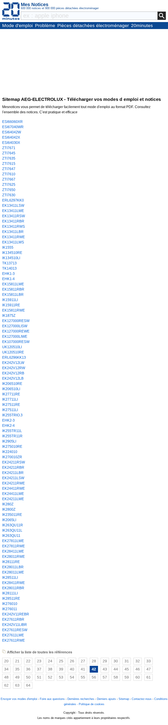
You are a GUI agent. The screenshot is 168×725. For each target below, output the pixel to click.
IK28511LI (10, 577)
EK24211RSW (13, 462)
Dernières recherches (80, 699)
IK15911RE (11, 305)
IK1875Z (9, 315)
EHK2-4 (8, 425)
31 (126, 661)
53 (61, 677)
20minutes (142, 25)
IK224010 (9, 452)
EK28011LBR (13, 567)
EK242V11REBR (15, 614)
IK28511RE (11, 598)
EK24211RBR (13, 467)
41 (83, 669)
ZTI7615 (8, 163)
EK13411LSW (13, 205)
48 (6, 677)
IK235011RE (12, 515)
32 (137, 661)
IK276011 (9, 609)
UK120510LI (12, 347)
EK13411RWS (13, 226)
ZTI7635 (8, 158)
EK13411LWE (13, 211)
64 (28, 685)
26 (72, 661)
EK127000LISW (14, 326)
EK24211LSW (13, 478)
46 (137, 669)
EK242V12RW (13, 368)
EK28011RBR (13, 588)
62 (6, 685)
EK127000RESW (16, 321)
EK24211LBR (13, 473)
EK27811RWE (13, 546)
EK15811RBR (13, 289)
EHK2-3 (8, 420)
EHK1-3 (8, 274)
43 (105, 669)
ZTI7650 (8, 190)
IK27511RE (11, 404)
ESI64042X (11, 137)
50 (28, 677)
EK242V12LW (13, 363)
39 (61, 669)
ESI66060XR (12, 122)
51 (39, 677)
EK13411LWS (13, 242)
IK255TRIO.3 (12, 415)
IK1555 (7, 247)
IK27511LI (10, 410)
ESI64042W (11, 132)
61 (148, 677)
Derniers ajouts (106, 699)
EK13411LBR (13, 232)
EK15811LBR (13, 294)
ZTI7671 (8, 148)
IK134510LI (11, 258)
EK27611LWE (13, 635)
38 (50, 669)
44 (116, 669)
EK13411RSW (13, 216)
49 (17, 677)
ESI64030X (11, 143)
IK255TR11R (12, 436)
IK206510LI (11, 389)
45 (126, 669)
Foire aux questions (52, 699)
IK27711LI (10, 399)
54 (72, 677)
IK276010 (9, 604)
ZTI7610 (8, 174)
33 (148, 661)
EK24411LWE (13, 494)
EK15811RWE (13, 310)
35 (17, 669)
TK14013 (9, 268)
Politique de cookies (91, 704)
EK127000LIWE (14, 336)
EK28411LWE (13, 551)
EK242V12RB (13, 373)
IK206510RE (12, 384)
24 (50, 661)
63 (17, 685)
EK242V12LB (13, 378)
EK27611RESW (14, 630)
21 (17, 661)
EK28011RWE (13, 556)
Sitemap (124, 699)
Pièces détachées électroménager (93, 25)
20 (6, 661)
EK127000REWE (16, 331)
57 (105, 677)
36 (28, 669)
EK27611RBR (13, 619)
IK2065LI (9, 520)
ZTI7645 (8, 153)
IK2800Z (9, 509)
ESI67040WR (13, 127)
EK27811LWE (13, 541)
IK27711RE (11, 394)
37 (39, 669)
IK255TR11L (12, 431)
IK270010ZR (12, 457)
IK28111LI (10, 593)
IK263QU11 (11, 535)
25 (61, 661)
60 (137, 677)
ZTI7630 (8, 195)
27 (83, 661)
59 (126, 677)
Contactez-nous (142, 699)
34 (6, 669)
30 (116, 661)
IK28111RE (11, 562)
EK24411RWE (13, 488)
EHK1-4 (8, 279)
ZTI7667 (8, 179)
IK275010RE (12, 446)
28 (94, 661)
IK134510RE (12, 253)
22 (28, 661)
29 (105, 661)
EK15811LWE (13, 284)
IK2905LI (9, 441)
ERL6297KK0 (13, 200)
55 (83, 677)
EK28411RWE (13, 583)
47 (148, 669)
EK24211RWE (13, 483)
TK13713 (9, 263)
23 (39, 661)
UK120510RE (13, 352)
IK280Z (8, 504)
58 (116, 677)
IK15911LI (10, 300)
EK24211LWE (13, 499)
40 (72, 669)
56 (94, 677)
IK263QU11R (12, 525)
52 (50, 677)
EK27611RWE (13, 640)
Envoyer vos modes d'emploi (19, 699)
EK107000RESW (16, 342)
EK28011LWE (13, 572)
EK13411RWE (13, 237)
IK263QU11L (12, 530)
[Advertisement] (84, 61)
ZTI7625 (8, 184)
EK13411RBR (13, 221)
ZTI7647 (8, 169)
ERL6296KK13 (14, 357)
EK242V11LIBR (14, 625)
